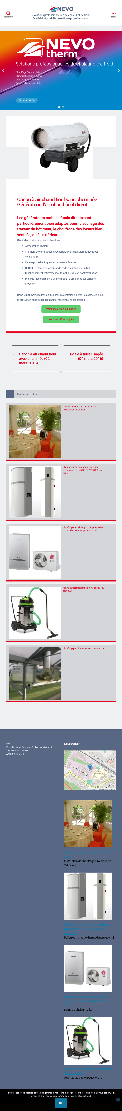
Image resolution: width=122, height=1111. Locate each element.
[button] (3, 70)
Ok (61, 1103)
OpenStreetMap (97, 789)
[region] (61, 70)
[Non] (118, 1099)
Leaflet (90, 789)
